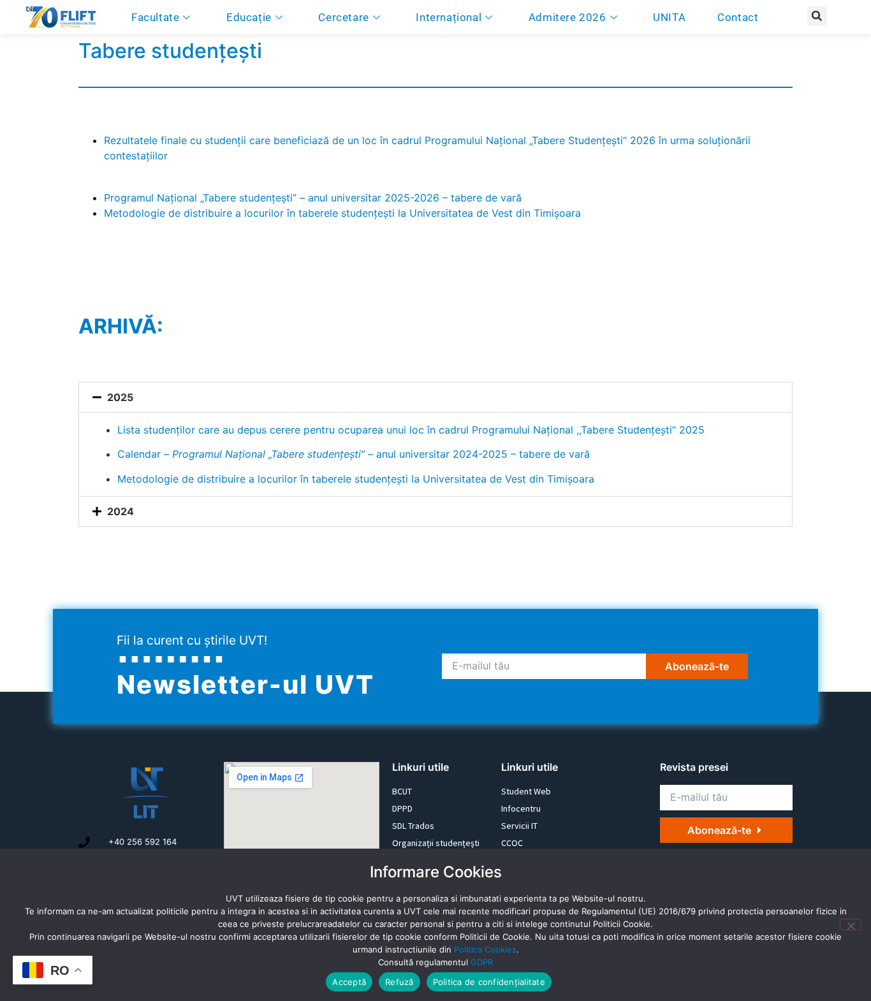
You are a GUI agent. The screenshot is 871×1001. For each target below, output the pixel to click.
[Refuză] (850, 924)
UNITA (669, 17)
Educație (249, 17)
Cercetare (343, 17)
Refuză (399, 982)
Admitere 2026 (567, 17)
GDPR (482, 962)
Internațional (448, 17)
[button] (816, 16)
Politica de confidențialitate (489, 982)
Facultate (155, 17)
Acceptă (349, 982)
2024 (120, 511)
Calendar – (353, 454)
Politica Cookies (485, 949)
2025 (120, 397)
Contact (737, 17)
